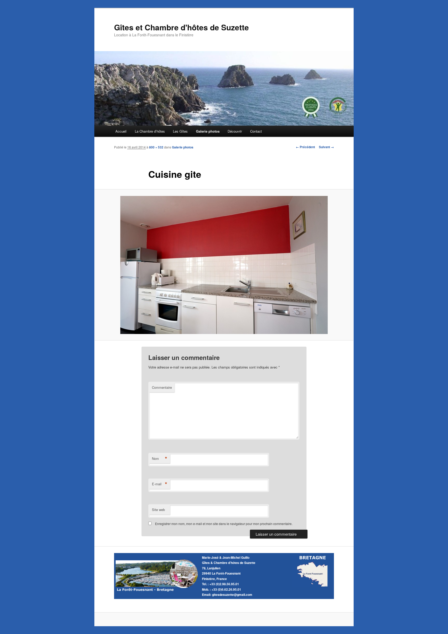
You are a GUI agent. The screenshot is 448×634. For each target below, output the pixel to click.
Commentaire (162, 387)
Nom (159, 458)
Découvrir (235, 131)
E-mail (159, 484)
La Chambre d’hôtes (150, 131)
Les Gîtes (180, 131)
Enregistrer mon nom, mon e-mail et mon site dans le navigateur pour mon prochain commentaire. (223, 523)
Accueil (121, 131)
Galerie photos (208, 131)
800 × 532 (156, 147)
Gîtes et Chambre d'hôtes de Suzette (181, 27)
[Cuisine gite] (224, 265)
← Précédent (305, 147)
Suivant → (326, 147)
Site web (158, 509)
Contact (256, 131)
